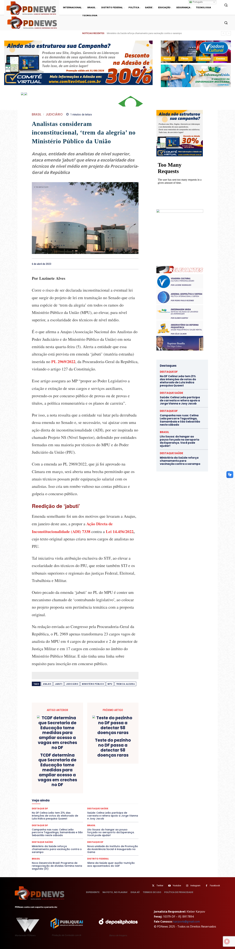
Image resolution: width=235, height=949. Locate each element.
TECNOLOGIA (71, 818)
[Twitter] (153, 886)
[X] (119, 263)
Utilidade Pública (117, 818)
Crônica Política (88, 780)
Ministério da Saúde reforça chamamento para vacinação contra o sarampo (57, 849)
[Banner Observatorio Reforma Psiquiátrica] (179, 211)
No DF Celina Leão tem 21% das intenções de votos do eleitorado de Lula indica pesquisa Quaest (155, 33)
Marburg (117, 799)
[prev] (223, 33)
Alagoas (62, 774)
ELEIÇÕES (73, 790)
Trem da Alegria (125, 684)
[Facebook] (111, 263)
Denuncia (71, 784)
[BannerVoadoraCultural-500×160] (196, 52)
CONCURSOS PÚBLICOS (90, 777)
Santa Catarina (116, 811)
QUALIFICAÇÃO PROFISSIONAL (122, 808)
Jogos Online (56, 799)
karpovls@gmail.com (186, 921)
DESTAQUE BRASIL (89, 784)
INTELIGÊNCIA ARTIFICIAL (105, 796)
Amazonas (75, 774)
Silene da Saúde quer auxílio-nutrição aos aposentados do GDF (111, 864)
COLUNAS (45, 777)
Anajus (47, 684)
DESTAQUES (51, 787)
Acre (51, 774)
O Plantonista (48, 805)
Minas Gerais (92, 802)
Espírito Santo (44, 793)
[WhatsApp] (135, 263)
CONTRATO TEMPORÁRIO (50, 780)
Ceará (109, 774)
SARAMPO (49, 815)
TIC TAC (86, 818)
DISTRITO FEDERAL (98, 859)
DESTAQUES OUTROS (105, 787)
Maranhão (104, 799)
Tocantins (99, 818)
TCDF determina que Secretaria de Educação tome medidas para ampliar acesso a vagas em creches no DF (57, 770)
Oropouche (76, 805)
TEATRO (57, 818)
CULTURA (117, 780)
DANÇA (47, 784)
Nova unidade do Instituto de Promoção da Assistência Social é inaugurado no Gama (112, 849)
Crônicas (104, 780)
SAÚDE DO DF (93, 815)
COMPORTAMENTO (63, 777)
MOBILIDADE (109, 802)
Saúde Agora (76, 815)
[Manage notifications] (227, 941)
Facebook (215, 885)
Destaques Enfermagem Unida (75, 787)
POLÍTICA (52, 808)
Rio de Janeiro (64, 811)
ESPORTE (60, 793)
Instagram (195, 885)
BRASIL (36, 114)
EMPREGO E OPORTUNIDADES (97, 790)
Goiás (85, 796)
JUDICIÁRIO (54, 114)
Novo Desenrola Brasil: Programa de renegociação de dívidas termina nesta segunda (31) (57, 865)
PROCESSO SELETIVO (72, 808)
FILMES (74, 796)
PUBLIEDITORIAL (95, 808)
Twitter (160, 885)
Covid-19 (71, 780)
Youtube (177, 885)
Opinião (63, 805)
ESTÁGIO (73, 793)
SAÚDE (61, 815)
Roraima (101, 811)
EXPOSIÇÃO (101, 793)
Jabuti (58, 684)
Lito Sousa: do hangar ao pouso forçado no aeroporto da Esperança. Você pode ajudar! (110, 832)
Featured (115, 793)
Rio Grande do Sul (84, 811)
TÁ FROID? (44, 818)
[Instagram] (187, 886)
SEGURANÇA (110, 815)
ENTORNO (121, 790)
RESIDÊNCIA (47, 811)
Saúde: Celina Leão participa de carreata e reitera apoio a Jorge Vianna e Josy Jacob (180, 400)
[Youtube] (169, 886)
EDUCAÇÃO (58, 790)
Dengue (58, 784)
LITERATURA (88, 799)
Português (197, 2)
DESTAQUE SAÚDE (42, 842)
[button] (226, 23)
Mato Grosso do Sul (52, 802)
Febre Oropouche (57, 796)
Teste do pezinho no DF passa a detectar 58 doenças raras (113, 748)
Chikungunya (122, 774)
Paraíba (98, 805)
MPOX (123, 802)
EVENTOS (86, 793)
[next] (229, 33)
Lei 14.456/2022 (119, 531)
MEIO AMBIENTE (74, 802)
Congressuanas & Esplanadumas (122, 777)
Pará (88, 805)
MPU (110, 684)
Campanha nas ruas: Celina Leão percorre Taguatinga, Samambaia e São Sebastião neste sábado (57, 832)
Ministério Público (93, 684)
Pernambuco (123, 805)
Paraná (109, 805)
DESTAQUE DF (109, 784)
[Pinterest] (127, 263)
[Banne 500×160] (196, 76)
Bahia (88, 774)
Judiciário (72, 684)
